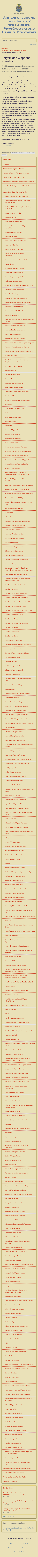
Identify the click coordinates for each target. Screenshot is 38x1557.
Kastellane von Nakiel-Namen (14, 614)
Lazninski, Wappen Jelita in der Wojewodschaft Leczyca (19, 745)
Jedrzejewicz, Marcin (11, 542)
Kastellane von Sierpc (11, 636)
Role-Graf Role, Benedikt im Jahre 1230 (17, 1082)
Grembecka (8, 425)
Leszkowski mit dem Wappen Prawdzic (17, 763)
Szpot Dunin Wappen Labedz (14, 1137)
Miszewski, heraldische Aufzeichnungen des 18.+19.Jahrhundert (18, 1452)
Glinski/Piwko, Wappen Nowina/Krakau (17, 391)
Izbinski (4, 154)
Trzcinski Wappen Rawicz (12, 1156)
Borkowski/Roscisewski (12, 1281)
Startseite (5, 48)
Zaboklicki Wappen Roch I (13, 1232)
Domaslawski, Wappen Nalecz (14, 1305)
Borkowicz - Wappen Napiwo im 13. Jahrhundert (16, 254)
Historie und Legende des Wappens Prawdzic (19, 485)
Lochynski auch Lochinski (13, 795)
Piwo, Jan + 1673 (10, 961)
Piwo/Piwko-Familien (11, 995)
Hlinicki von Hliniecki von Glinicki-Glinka (17, 489)
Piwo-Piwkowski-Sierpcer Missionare (16, 990)
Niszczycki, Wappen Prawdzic (14, 880)
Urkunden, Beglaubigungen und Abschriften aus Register (18, 187)
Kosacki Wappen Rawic (12, 697)
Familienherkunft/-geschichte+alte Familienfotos (18, 181)
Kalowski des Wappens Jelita (14, 555)
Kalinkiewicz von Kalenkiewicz (14, 551)
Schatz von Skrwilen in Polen (13, 1101)
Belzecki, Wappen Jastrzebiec (14, 1405)
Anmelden (33, 44)
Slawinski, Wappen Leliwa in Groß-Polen (17, 1120)
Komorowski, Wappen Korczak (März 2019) (18, 693)
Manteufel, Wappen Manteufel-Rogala (16, 1369)
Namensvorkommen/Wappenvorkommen (16, 173)
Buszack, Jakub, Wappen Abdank (15, 294)
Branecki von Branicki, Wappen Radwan (17, 260)
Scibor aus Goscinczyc (12, 1377)
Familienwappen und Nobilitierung (14, 177)
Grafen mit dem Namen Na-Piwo (15, 1269)
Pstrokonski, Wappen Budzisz (14, 1050)
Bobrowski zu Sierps (11, 236)
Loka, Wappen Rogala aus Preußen (16, 799)
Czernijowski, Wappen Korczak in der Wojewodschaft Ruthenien (16, 1291)
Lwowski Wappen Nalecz (12, 842)
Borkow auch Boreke (11, 245)
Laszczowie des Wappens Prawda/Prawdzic (19, 723)
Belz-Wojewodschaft (11, 217)
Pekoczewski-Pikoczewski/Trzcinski (16, 1430)
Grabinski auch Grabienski (13, 417)
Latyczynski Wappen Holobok (14, 732)
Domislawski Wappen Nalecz (14, 1296)
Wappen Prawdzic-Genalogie (14, 1181)
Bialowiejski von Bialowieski (13, 221)
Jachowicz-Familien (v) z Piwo (14, 534)
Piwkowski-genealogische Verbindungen (17, 946)
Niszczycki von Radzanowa (13, 1434)
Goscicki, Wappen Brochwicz (14, 1426)
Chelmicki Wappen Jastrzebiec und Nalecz (18, 302)
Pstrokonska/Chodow (12, 1035)
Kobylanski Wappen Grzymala (14, 670)
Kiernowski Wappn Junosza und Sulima (17, 653)
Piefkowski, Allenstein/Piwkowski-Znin (17, 906)
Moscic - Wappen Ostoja (12, 859)
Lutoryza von (9, 838)
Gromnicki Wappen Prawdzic (14, 430)
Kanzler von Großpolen (12, 564)
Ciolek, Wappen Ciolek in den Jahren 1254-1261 (19, 1300)
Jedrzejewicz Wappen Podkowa (15, 538)
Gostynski (8, 413)
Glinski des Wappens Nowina (14, 383)
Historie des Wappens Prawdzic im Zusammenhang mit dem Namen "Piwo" (17, 473)
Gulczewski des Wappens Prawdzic (16, 447)
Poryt (28, 152)
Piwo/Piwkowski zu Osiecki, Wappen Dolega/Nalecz (16, 1000)
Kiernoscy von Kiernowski (13, 649)
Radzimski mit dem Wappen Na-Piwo (16, 1073)
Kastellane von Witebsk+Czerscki (15, 585)
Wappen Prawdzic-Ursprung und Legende (18, 1186)
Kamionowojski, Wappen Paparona (16, 1351)
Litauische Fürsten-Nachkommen (15, 785)
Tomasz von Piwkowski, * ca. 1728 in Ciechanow (16, 1146)
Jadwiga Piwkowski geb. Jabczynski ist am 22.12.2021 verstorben (16, 1510)
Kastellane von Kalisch (12, 1360)
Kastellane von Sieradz (12, 632)
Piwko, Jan (8, 921)
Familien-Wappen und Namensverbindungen (17, 1468)
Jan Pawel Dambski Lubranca (14, 1417)
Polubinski (8, 1014)
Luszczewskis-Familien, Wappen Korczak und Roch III (19, 832)
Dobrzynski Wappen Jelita (13, 334)
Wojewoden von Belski (12, 1207)
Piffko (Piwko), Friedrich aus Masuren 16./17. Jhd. (19, 911)
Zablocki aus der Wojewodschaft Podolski (18, 1224)
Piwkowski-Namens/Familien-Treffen (14, 1477)
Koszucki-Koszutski (11, 1356)
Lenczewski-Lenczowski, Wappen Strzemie (18, 759)
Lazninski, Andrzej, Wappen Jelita (15, 740)
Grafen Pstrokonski (11, 421)
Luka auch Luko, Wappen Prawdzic (16, 823)
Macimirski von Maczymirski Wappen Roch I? (19, 1364)
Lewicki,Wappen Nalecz (12, 768)
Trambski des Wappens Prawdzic (15, 1152)
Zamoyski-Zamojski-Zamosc (13, 1286)
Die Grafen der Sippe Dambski (14, 1422)
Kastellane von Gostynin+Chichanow (16, 597)
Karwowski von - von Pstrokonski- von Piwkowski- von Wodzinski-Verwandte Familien (19, 569)
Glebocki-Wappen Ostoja (12, 374)
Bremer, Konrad (9, 264)
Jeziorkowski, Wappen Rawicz (14, 547)
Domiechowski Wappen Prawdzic (15, 338)
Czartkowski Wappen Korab (13, 1447)
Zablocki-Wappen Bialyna (12, 1228)
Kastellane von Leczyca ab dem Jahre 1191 (18, 610)
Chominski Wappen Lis (12, 315)
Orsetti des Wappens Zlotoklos (14, 893)
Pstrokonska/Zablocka (12, 1039)
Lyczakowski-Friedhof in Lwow (14, 850)
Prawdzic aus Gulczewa (12, 1026)
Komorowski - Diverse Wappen (14, 685)
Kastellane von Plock (11, 619)
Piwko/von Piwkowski (11, 935)
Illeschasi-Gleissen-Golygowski (14, 508)
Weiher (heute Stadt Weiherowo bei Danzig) (18, 1194)
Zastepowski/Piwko (11, 1381)
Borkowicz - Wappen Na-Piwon (14, 249)
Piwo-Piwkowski (10, 986)
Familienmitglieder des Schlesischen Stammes (19, 351)
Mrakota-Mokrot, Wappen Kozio (15, 876)
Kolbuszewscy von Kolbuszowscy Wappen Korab (18, 679)
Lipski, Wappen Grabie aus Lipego (15, 776)
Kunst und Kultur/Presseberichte (13, 1473)
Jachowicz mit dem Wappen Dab (15, 525)
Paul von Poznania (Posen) (13, 901)
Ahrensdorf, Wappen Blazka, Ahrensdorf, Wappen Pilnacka (17, 201)
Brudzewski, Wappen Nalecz (13, 281)
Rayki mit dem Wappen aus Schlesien (16, 1077)
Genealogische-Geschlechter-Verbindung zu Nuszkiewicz (18, 1399)
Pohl (6, 1343)
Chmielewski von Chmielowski (14, 306)
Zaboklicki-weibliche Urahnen (14, 1237)
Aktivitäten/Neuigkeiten (10, 1481)
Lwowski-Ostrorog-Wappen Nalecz (15, 846)
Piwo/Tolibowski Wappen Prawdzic (16, 1005)
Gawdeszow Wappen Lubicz (13, 366)
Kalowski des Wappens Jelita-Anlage (16, 559)
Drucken (8, 146)
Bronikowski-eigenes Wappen (14, 272)
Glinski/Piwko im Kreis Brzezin (14, 387)
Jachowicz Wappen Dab (12, 530)
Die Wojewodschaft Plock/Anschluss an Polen (19, 1264)
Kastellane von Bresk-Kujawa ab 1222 (16, 593)
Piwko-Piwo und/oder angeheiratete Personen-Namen (19, 926)
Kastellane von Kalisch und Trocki (15, 606)
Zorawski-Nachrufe (11, 1317)
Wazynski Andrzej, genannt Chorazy (16, 1190)
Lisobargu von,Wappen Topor (14, 780)
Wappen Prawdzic (10, 1177)
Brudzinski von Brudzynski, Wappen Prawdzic (19, 285)
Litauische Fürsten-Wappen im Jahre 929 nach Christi (19, 790)
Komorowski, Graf (10, 689)
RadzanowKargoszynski (18, 152)
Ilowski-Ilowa (9, 512)
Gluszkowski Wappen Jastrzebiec (15, 396)
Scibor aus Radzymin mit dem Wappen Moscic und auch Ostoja (19, 1106)
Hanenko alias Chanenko (12, 468)
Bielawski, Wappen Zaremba (13, 232)
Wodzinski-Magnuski (11, 1198)
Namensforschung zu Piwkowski (13, 169)
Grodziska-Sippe (10, 1322)
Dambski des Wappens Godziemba (15, 326)
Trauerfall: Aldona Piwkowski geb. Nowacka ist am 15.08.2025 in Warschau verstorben (19, 1494)
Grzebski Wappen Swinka (12, 434)
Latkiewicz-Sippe (10, 727)
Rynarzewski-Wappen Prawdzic (14, 1092)
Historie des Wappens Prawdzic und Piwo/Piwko (16, 480)
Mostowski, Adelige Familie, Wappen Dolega (18, 872)
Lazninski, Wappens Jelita (13, 751)
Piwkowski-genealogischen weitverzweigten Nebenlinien (18, 951)
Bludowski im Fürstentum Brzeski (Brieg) (17, 1386)
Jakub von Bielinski (11, 1347)
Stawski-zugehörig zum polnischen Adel (17, 1128)
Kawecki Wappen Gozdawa (13, 640)
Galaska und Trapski (11, 355)
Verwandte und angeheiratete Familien (14, 50)
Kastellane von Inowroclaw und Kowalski (17, 602)
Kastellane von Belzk (11, 589)
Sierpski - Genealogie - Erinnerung (15, 1115)
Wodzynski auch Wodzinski (13, 1203)
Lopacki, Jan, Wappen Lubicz (14, 804)
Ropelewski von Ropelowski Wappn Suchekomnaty (16, 1087)
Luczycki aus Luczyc (11, 819)
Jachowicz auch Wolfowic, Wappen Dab (17, 521)
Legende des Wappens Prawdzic (15, 755)
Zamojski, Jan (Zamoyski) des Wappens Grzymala (17, 1242)
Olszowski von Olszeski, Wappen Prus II (17, 889)
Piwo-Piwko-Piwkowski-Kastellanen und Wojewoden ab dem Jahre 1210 (17, 970)
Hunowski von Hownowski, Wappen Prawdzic (19, 493)
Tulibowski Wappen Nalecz (13, 1160)
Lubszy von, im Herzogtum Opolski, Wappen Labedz (18, 813)
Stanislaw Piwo (9, 1124)
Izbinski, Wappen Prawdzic (13, 1260)
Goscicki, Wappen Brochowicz (14, 1439)
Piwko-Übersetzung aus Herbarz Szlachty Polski (20, 931)
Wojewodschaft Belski (11, 1220)
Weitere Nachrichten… (9, 1516)
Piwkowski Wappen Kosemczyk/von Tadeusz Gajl (19, 941)
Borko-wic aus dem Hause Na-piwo (16, 241)
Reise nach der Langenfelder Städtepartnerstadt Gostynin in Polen (18, 1502)
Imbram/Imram (9, 517)
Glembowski (8, 379)
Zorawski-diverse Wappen (13, 1313)
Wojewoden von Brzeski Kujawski (15, 1211)
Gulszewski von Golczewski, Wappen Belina (18, 460)
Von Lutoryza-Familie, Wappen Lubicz (16, 1173)
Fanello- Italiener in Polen (12, 1339)
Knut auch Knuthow (11, 661)
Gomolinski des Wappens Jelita (14, 408)
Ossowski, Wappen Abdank (13, 1413)
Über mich (6, 164)
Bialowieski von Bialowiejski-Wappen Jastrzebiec (16, 227)
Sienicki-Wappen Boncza (12, 1111)
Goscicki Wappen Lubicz (12, 1458)
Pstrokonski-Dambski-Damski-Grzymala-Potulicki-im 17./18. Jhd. (17, 1059)
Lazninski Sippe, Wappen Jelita (14, 736)
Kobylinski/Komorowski (12, 674)
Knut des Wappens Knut (12, 666)
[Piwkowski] (19, 19)
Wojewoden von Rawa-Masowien (15, 1215)
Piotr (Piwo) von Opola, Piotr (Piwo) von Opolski (20, 916)
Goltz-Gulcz (8, 404)
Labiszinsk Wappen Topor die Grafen (16, 1326)
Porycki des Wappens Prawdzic (14, 1018)
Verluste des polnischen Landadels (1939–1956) (18, 1463)
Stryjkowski (8, 1132)
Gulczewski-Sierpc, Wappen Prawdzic (16, 455)
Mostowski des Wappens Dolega (15, 867)
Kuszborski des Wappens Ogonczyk (16, 719)
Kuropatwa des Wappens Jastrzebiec (16, 714)
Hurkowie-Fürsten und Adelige (14, 498)
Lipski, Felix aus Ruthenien (13, 772)
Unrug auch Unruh (10, 1164)
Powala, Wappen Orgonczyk (13, 1277)
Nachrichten (8, 1488)
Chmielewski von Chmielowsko (14, 311)
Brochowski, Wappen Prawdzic (14, 268)
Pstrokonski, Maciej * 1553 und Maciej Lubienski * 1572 (20, 1044)
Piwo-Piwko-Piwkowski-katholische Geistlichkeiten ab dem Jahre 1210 (16, 977)
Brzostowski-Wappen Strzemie (14, 289)
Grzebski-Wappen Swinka (13, 438)
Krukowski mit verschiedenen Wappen (16, 706)
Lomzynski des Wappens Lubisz (15, 1273)
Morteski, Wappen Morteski (13, 855)
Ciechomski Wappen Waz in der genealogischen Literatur (19, 320)
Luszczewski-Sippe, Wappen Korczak (16, 827)
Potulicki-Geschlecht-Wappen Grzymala (17, 1022)
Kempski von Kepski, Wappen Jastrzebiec (18, 644)
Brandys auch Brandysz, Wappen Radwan (18, 1390)
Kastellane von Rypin (11, 627)
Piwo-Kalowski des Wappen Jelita (15, 965)
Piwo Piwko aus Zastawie (13, 956)
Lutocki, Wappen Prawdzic (13, 1443)
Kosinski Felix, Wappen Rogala (14, 702)
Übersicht (7, 159)
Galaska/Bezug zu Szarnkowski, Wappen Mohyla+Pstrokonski (17, 361)
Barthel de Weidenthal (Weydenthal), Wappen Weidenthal (19, 208)
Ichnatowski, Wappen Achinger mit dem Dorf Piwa (18, 503)
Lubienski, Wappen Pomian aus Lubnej (17, 808)
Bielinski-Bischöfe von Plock (13, 1330)
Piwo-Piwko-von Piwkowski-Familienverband (19, 982)
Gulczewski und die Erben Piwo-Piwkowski (18, 451)
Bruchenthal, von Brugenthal (14, 277)
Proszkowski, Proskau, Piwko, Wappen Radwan (19, 1031)
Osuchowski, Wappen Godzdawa (15, 897)
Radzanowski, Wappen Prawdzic (15, 1069)
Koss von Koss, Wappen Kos (13, 1334)
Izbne (33, 152)
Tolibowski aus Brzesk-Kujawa (14, 1309)
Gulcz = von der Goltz (11, 443)
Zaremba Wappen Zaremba (13, 1247)
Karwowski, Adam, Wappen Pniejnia (16, 574)
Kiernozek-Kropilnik (11, 1373)
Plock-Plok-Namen (10, 1009)
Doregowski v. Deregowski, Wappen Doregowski (19, 343)
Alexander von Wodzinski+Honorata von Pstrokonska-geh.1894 (17, 579)
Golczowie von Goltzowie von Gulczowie (17, 400)
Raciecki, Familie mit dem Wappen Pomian (18, 1065)
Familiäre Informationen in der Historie (17, 347)
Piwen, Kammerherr (11, 1409)
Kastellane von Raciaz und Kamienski (16, 623)
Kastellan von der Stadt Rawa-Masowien (17, 1394)
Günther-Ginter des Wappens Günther (16, 464)
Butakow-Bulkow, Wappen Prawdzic (16, 298)
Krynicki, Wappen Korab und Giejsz (15, 710)
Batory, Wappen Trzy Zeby (13, 213)
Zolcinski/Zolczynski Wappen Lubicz (16, 1251)
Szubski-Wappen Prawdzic (13, 1141)
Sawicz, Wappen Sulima (12, 1096)
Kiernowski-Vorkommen (12, 657)
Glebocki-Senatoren (11, 370)
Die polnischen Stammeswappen (15, 330)
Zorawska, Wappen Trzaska (13, 1256)
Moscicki (7, 863)
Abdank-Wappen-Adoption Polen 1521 (17, 196)
